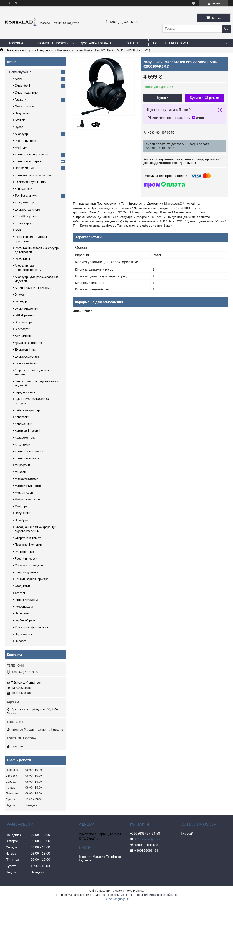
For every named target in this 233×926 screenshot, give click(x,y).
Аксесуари (22, 134)
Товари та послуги (52, 43)
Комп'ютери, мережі (28, 161)
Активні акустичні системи (33, 287)
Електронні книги (26, 349)
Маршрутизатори (26, 478)
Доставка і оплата (96, 43)
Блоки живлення (26, 308)
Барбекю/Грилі (25, 620)
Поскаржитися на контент (123, 894)
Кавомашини (23, 188)
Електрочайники (26, 363)
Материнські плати (28, 485)
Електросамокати (27, 356)
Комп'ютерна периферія (31, 154)
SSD (18, 230)
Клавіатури (22, 444)
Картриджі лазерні (27, 430)
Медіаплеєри (24, 492)
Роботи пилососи (26, 140)
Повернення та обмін (171, 43)
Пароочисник (24, 634)
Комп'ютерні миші (27, 458)
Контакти (132, 43)
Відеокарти (22, 329)
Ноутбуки (21, 520)
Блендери (21, 301)
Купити (162, 98)
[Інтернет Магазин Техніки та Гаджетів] (20, 28)
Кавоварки (22, 417)
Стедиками (22, 586)
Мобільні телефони (28, 499)
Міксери (20, 472)
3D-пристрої (23, 223)
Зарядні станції (25, 392)
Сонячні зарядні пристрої (32, 579)
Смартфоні (22, 85)
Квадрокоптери (25, 202)
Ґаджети (20, 99)
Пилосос (21, 641)
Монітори (21, 147)
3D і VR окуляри (26, 216)
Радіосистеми (24, 551)
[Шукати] (226, 29)
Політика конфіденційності (159, 894)
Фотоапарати (24, 606)
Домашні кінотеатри (28, 343)
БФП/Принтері (24, 315)
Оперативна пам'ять (28, 538)
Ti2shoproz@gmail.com (26, 682)
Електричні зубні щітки (30, 182)
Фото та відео (24, 106)
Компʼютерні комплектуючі (33, 175)
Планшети (22, 613)
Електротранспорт (27, 209)
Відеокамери (23, 322)
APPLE (20, 79)
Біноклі (20, 294)
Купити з (196, 98)
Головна (16, 43)
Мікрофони (22, 465)
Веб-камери (23, 335)
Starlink (20, 120)
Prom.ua (138, 890)
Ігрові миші (22, 259)
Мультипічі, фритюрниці (31, 627)
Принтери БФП (25, 168)
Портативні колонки (28, 544)
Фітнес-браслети (26, 599)
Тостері (20, 593)
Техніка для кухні (27, 195)
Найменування (20, 72)
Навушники (45, 50)
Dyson (19, 127)
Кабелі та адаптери (28, 410)
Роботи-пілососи (26, 558)
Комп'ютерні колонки (29, 451)
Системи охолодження (30, 565)
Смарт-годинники (26, 92)
